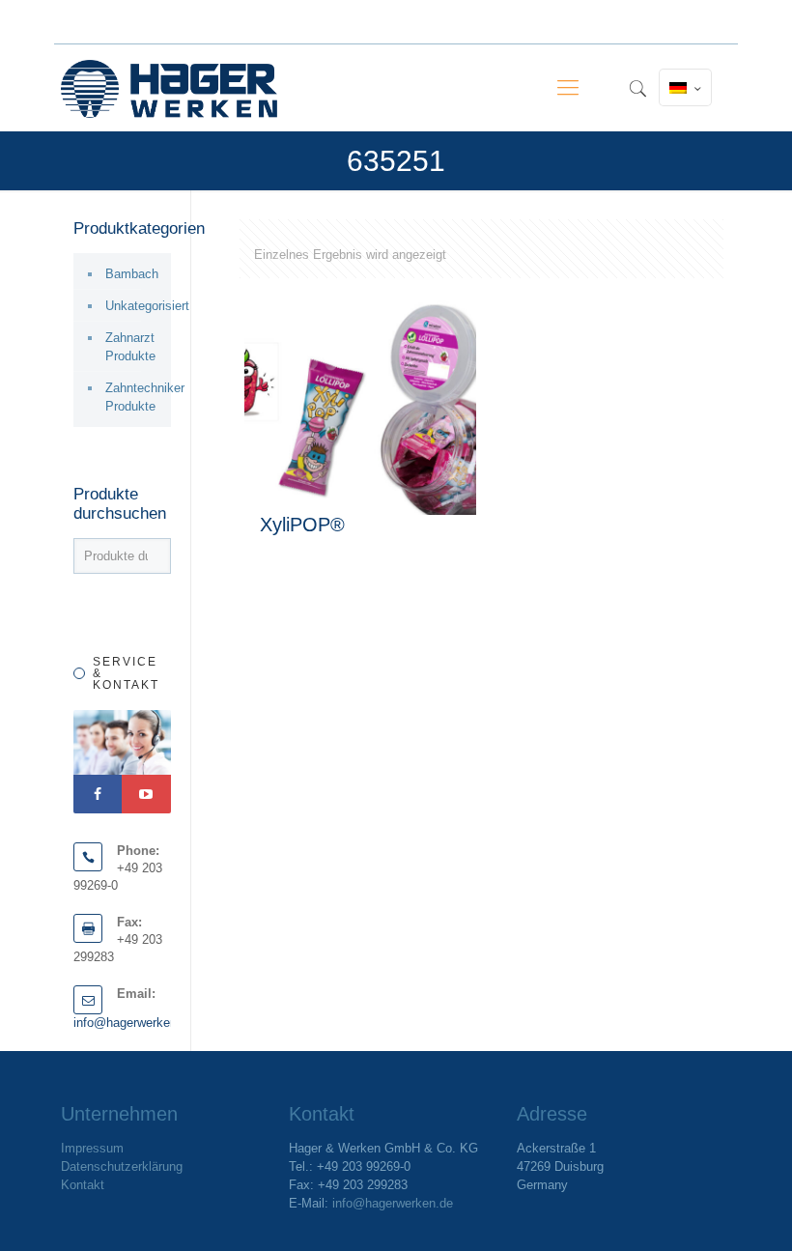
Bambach (131, 274)
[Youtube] (146, 794)
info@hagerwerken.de (133, 1022)
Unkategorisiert (133, 306)
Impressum (92, 1148)
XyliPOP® (302, 524)
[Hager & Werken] (169, 87)
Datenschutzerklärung (122, 1166)
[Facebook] (97, 794)
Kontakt (82, 1185)
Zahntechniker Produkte (133, 397)
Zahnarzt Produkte (130, 346)
